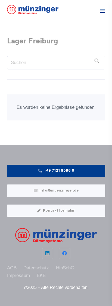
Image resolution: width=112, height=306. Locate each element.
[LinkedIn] (48, 253)
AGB (12, 267)
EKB (41, 275)
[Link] (33, 9)
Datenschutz (36, 267)
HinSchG (65, 267)
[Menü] (102, 11)
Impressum (18, 275)
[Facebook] (64, 253)
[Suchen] (96, 61)
